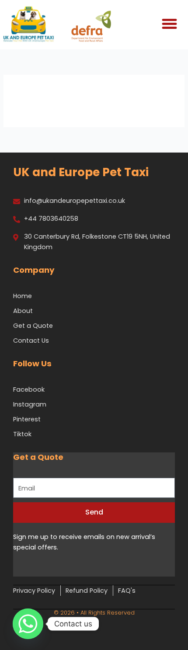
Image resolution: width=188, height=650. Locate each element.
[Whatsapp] (28, 623)
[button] (169, 24)
